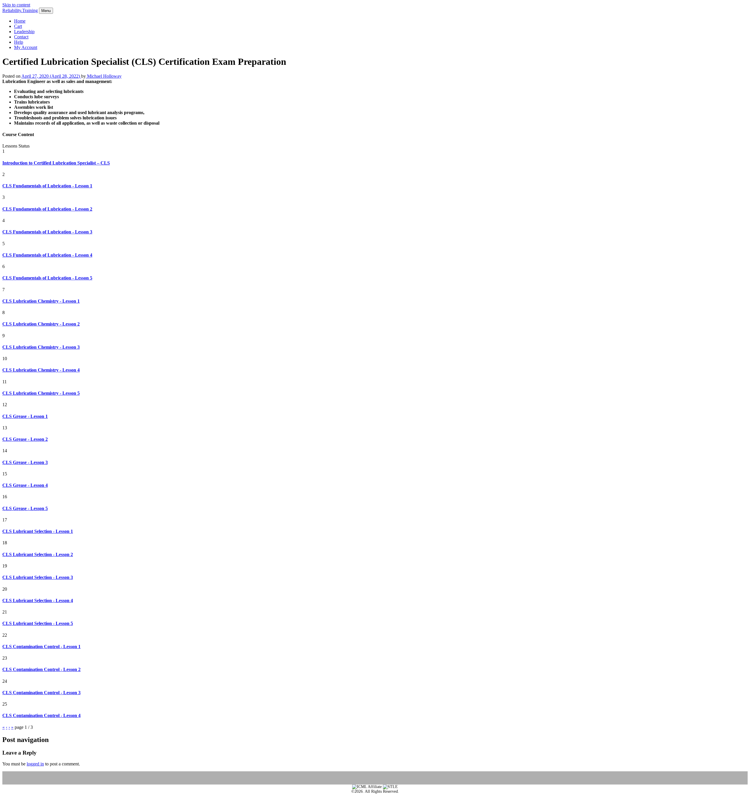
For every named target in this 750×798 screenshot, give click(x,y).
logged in (35, 763)
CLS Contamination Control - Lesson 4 (41, 715)
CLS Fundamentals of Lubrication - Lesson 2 (47, 208)
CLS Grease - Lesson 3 (25, 462)
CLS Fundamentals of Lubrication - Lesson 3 (47, 231)
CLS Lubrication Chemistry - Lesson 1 (41, 301)
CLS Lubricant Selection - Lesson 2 (37, 554)
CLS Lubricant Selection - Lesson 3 (37, 577)
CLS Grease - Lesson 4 (25, 485)
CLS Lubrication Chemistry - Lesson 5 (41, 393)
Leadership (24, 31)
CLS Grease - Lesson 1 (25, 416)
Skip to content (16, 4)
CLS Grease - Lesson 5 (25, 508)
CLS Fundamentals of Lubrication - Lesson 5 (47, 277)
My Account (25, 47)
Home (19, 20)
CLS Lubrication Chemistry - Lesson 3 (41, 347)
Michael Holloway (104, 76)
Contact (21, 36)
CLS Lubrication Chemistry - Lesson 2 (41, 323)
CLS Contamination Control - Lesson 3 (41, 692)
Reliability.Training (20, 10)
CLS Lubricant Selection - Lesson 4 (37, 600)
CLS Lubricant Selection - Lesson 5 (37, 623)
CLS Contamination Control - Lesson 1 (41, 646)
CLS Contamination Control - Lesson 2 (41, 669)
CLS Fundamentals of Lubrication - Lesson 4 (47, 255)
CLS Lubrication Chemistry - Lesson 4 (41, 369)
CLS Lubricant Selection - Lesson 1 (37, 531)
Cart (18, 26)
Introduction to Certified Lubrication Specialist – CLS (56, 162)
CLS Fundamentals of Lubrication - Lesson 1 (47, 185)
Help (18, 42)
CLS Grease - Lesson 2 (25, 439)
